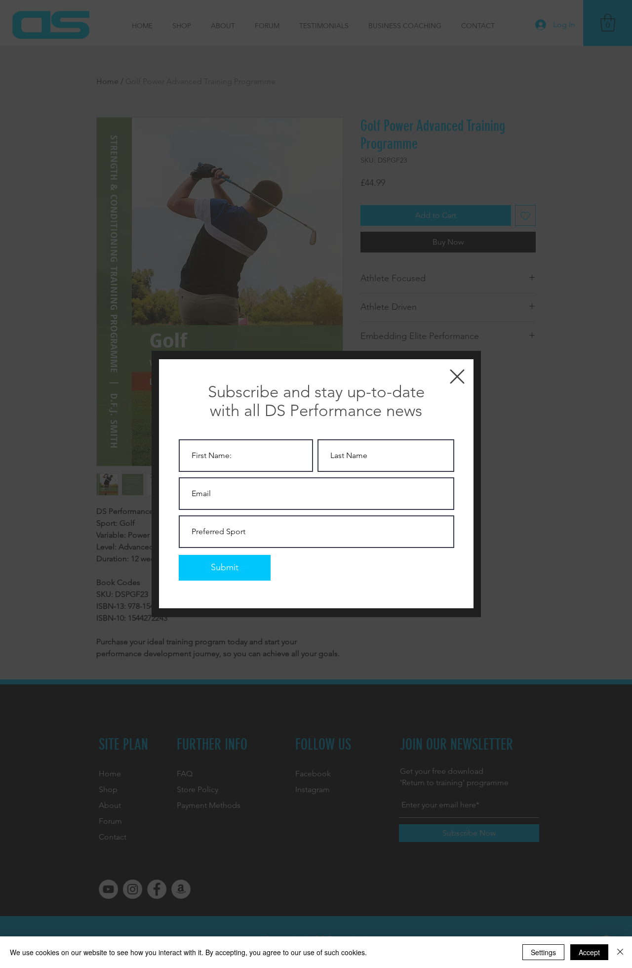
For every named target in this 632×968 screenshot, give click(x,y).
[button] (457, 376)
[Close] (620, 952)
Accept (589, 952)
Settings (543, 952)
